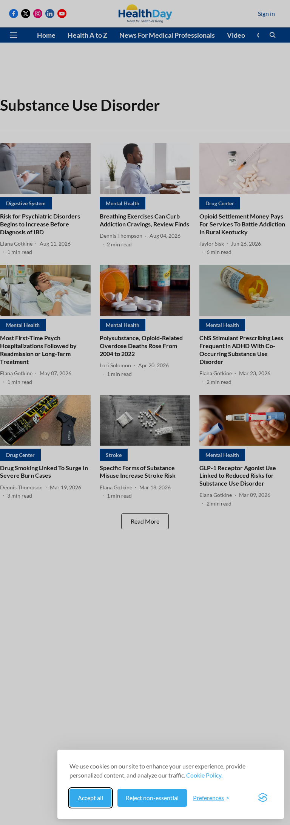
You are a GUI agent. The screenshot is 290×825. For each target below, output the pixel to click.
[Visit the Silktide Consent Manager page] (263, 798)
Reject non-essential (152, 797)
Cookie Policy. (204, 775)
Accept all (90, 797)
